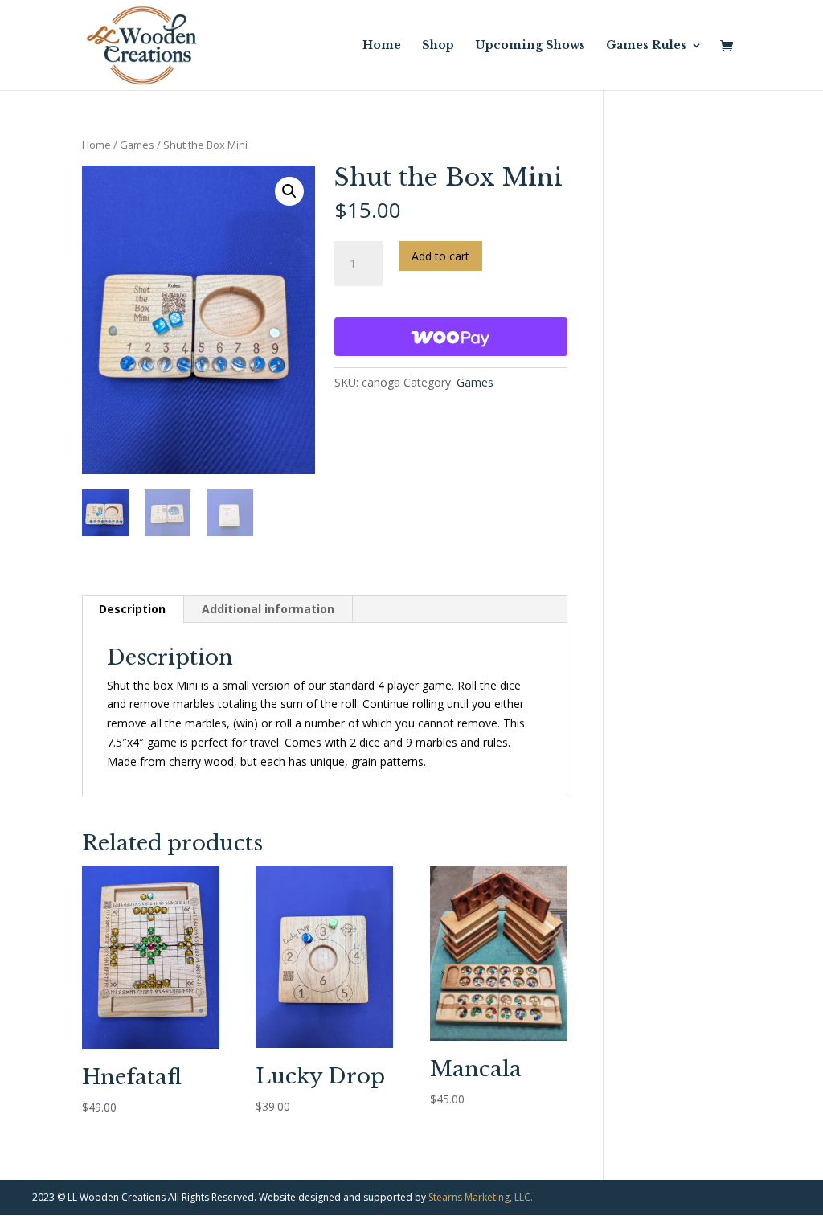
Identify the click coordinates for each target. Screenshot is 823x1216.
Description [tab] (132, 608)
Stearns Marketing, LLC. (480, 1197)
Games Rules (646, 45)
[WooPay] (450, 336)
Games (137, 144)
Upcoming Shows (530, 45)
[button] (289, 191)
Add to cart (440, 256)
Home (381, 45)
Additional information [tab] (268, 608)
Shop (438, 45)
